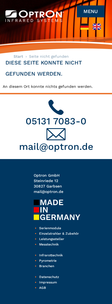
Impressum (48, 282)
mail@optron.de (56, 146)
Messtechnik (49, 244)
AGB (42, 288)
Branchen (46, 266)
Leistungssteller (51, 239)
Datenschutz (49, 277)
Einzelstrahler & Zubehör (59, 233)
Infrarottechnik (51, 255)
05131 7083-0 (56, 121)
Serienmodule (50, 228)
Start (18, 56)
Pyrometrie (48, 261)
